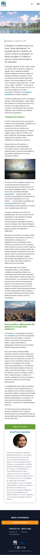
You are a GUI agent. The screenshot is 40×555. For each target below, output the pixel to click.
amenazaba (9, 194)
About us (24, 532)
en (32, 4)
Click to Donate (20, 523)
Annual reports (14, 534)
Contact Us (13, 532)
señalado (11, 336)
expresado (9, 203)
